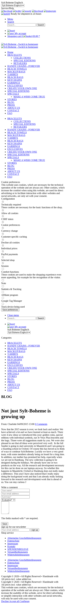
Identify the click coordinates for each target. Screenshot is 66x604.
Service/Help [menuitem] (7, 8)
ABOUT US (13, 171)
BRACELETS (14, 118)
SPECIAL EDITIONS (25, 124)
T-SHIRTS (12, 138)
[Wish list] (11, 30)
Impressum (12, 543)
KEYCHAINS (14, 143)
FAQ (9, 177)
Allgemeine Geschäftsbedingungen (24, 538)
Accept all (14, 601)
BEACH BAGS (15, 140)
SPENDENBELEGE (17, 549)
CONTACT (13, 174)
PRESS (11, 168)
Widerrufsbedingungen (18, 554)
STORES (12, 163)
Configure (24, 601)
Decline (5, 601)
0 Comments (41, 424)
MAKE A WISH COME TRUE (29, 160)
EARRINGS (13, 146)
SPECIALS (13, 157)
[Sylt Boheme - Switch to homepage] (19, 44)
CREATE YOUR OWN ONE (22, 152)
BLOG (10, 165)
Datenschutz (13, 541)
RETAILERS (20, 127)
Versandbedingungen (17, 552)
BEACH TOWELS (17, 132)
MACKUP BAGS (16, 135)
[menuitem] (36, 19)
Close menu (13, 315)
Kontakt (11, 546)
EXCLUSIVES (15, 149)
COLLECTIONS (22, 121)
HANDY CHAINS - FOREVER (23, 129)
